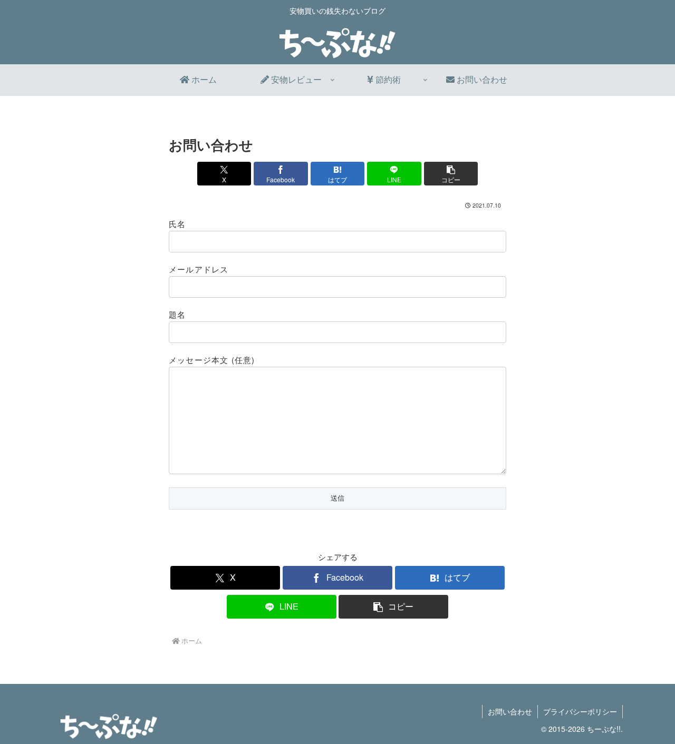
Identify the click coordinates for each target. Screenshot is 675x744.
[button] (451, 173)
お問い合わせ (510, 711)
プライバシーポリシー (580, 711)
